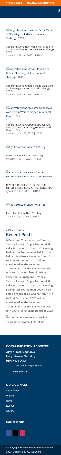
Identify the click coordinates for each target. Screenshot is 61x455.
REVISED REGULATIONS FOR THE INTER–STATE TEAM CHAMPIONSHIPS (29, 186)
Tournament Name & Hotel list (25, 322)
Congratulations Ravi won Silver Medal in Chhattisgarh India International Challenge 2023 (30, 49)
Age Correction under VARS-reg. (24, 155)
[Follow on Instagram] (22, 433)
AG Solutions (34, 451)
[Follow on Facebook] (9, 433)
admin (12, 55)
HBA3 (38, 55)
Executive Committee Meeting (24, 213)
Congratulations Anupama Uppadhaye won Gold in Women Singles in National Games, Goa (28, 127)
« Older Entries (15, 230)
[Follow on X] (15, 433)
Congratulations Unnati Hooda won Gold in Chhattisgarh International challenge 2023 (29, 88)
